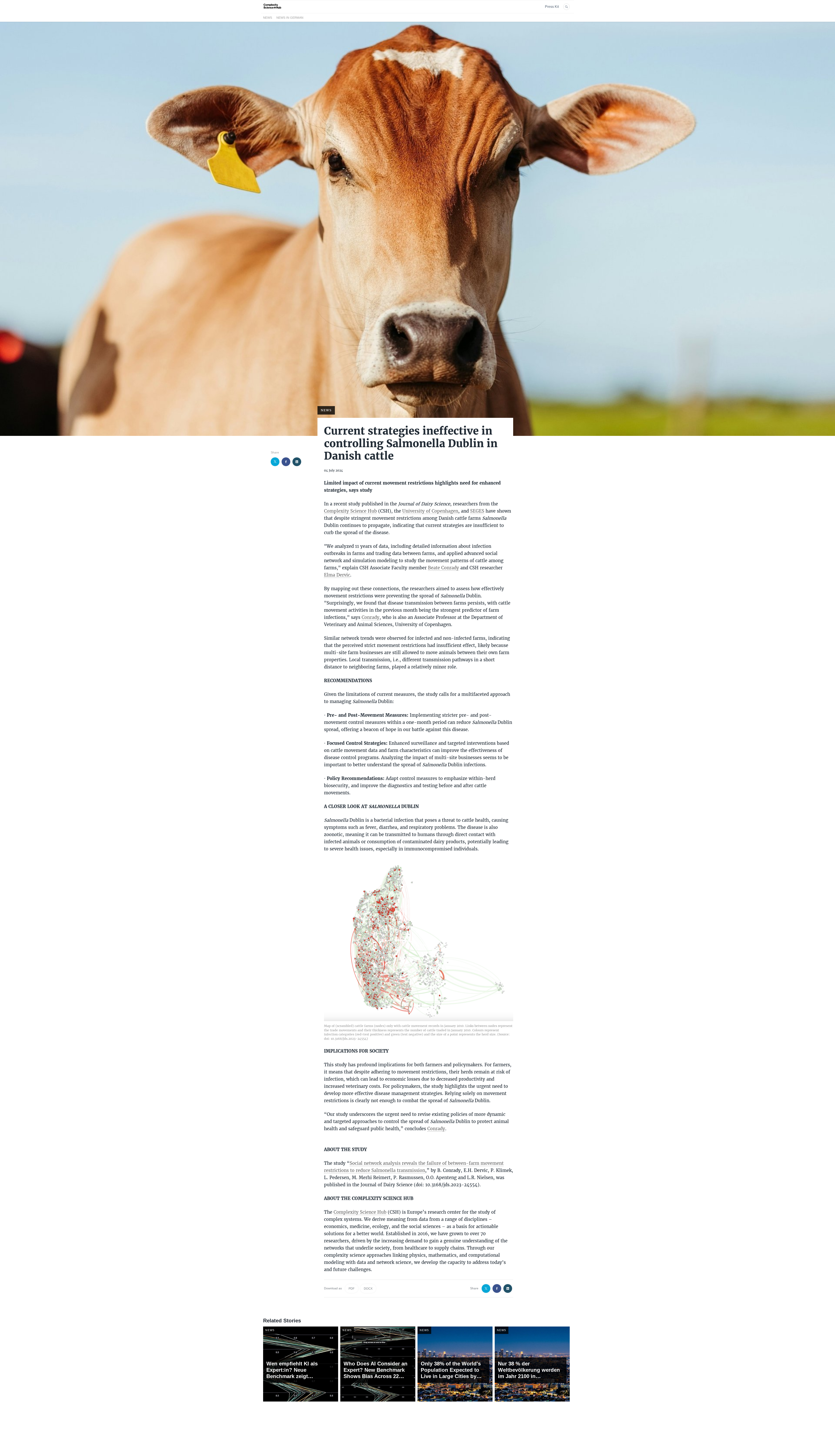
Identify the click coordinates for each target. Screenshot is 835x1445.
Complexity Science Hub (350, 511)
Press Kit (552, 6)
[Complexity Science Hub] (272, 10)
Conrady (370, 617)
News (267, 17)
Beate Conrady (443, 567)
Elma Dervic (337, 575)
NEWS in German (289, 17)
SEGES (477, 511)
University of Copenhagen (430, 511)
